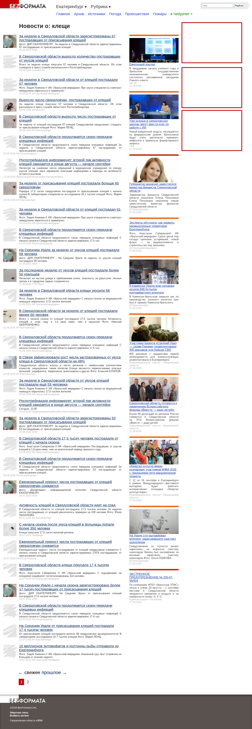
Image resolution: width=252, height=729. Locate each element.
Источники (96, 14)
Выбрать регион (19, 715)
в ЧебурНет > (181, 14)
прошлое (51, 672)
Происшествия (137, 14)
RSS (40, 720)
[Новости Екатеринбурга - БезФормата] (23, 5)
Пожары (160, 14)
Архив (79, 14)
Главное (63, 14)
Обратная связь (19, 712)
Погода (115, 14)
